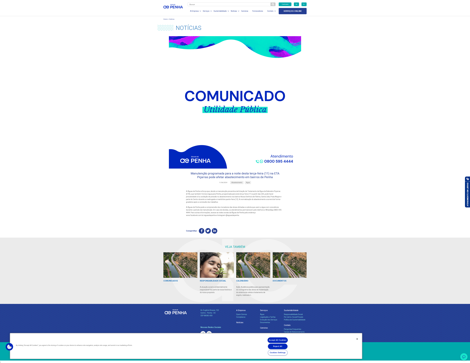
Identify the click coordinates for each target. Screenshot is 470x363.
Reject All (277, 346)
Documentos (265, 322)
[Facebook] (201, 231)
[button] (9, 347)
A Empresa (241, 310)
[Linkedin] (214, 231)
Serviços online (293, 11)
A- (304, 4)
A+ (296, 4)
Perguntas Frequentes (292, 329)
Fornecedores (257, 11)
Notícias (172, 19)
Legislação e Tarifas (268, 317)
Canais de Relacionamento (294, 332)
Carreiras (244, 11)
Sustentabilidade (291, 310)
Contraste (285, 4)
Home (165, 19)
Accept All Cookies (277, 340)
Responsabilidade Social (293, 314)
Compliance (240, 317)
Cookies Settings (278, 353)
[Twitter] (208, 231)
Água (262, 314)
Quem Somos (241, 314)
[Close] (357, 339)
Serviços (264, 310)
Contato (287, 325)
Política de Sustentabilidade (294, 320)
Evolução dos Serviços (268, 320)
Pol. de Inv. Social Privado (293, 317)
